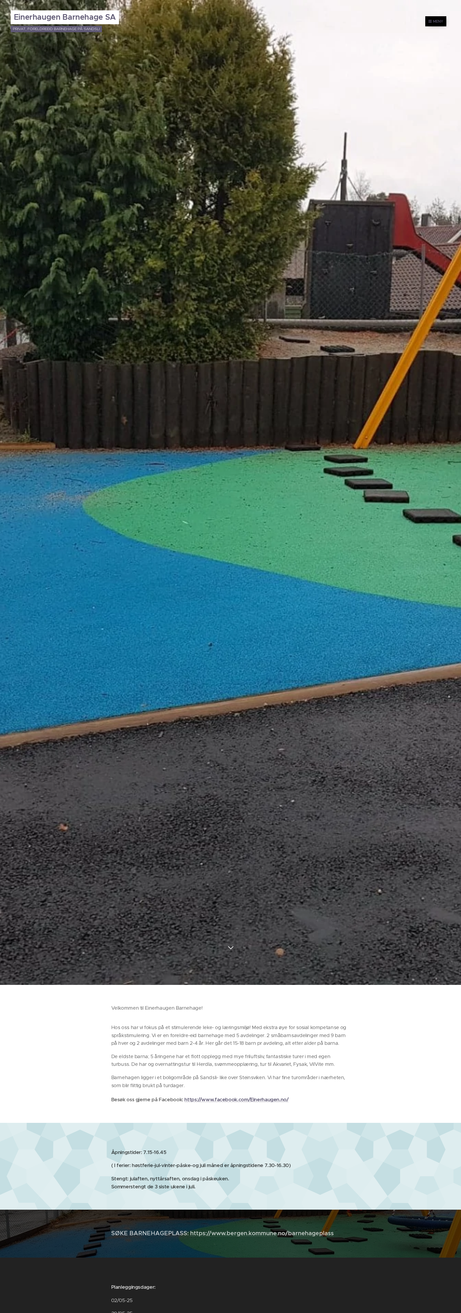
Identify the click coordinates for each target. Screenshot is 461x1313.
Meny (438, 21)
